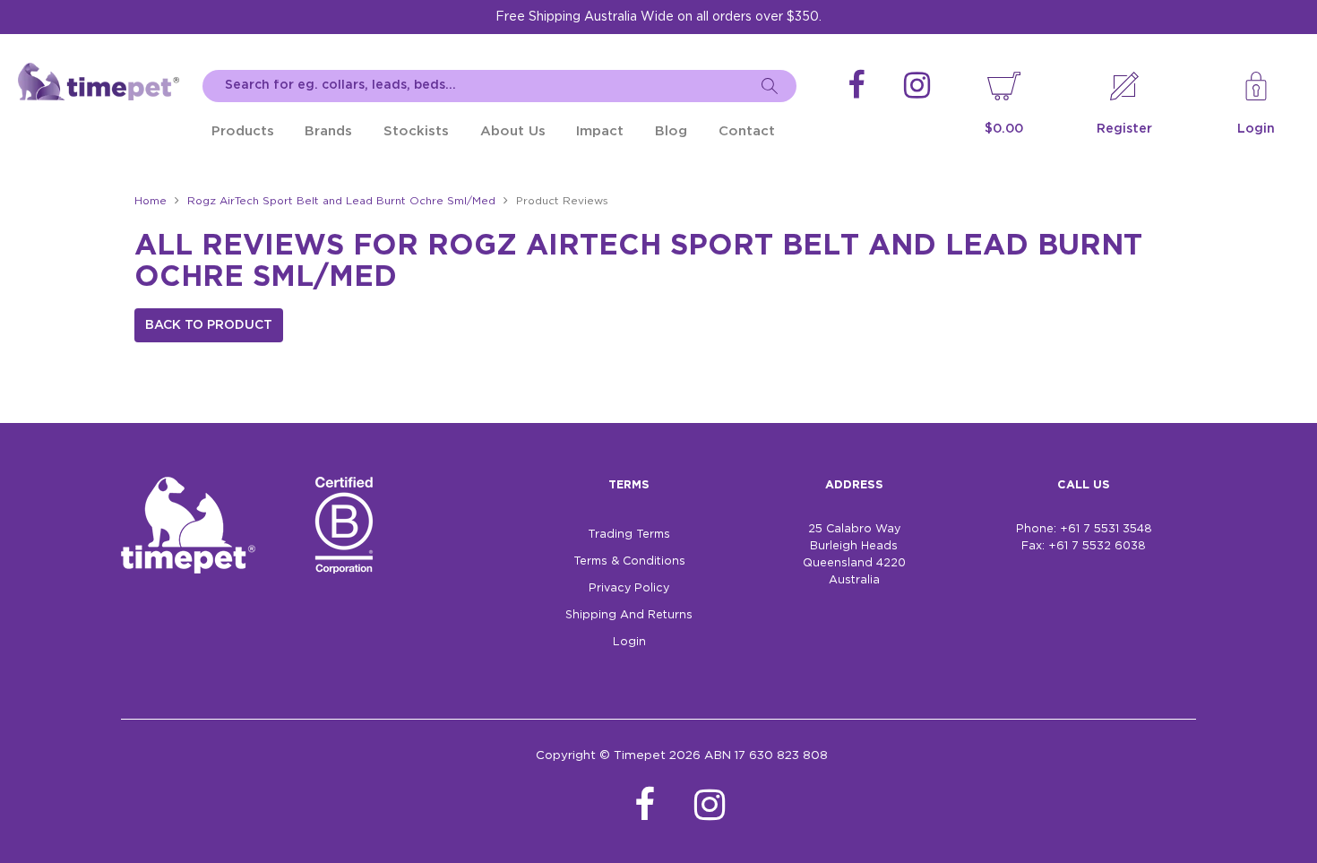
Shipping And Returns (629, 615)
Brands (328, 131)
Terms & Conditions (629, 561)
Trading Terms (629, 534)
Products (242, 131)
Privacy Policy (629, 588)
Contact (747, 131)
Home (150, 201)
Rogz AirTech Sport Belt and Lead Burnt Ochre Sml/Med (341, 201)
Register (1124, 129)
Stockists (416, 131)
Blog (671, 131)
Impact (600, 131)
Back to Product (208, 325)
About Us (513, 131)
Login (1256, 129)
